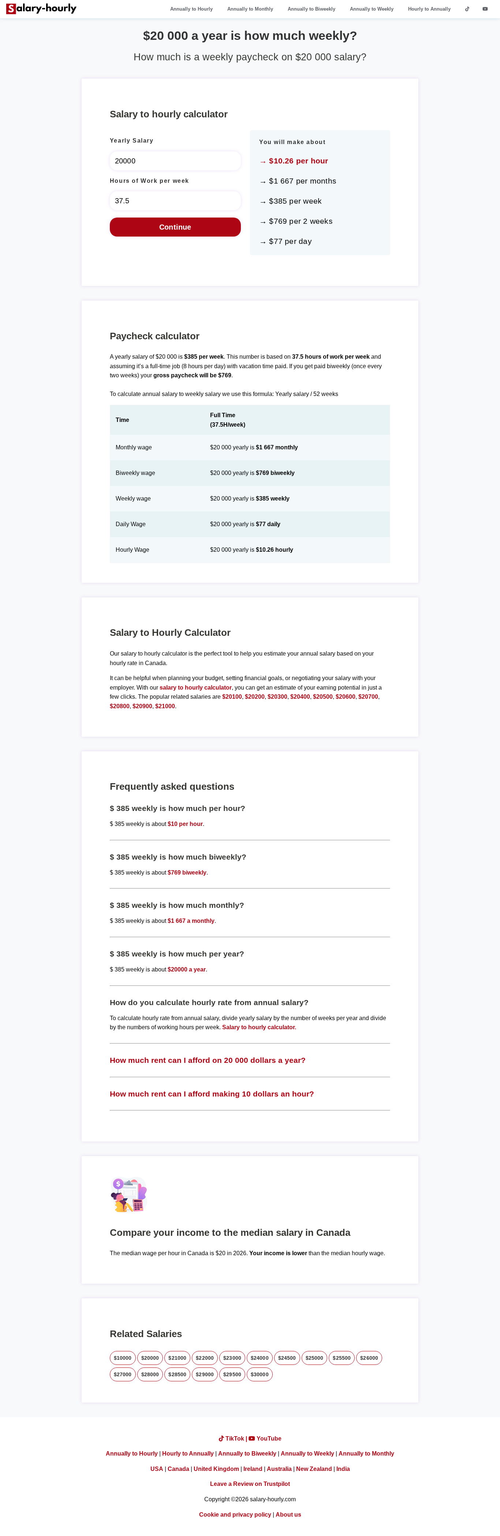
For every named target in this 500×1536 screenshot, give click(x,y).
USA (156, 1469)
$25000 (315, 1358)
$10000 (123, 1358)
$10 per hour (185, 824)
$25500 (342, 1358)
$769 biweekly (187, 872)
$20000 (150, 1358)
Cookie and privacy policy (235, 1515)
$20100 (232, 697)
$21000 (165, 706)
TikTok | (236, 1438)
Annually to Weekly (371, 9)
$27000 (123, 1374)
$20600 (345, 697)
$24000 (260, 1358)
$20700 (368, 697)
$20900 (142, 706)
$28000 (150, 1374)
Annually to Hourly (191, 9)
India (343, 1469)
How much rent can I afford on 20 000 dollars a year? (208, 1060)
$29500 (232, 1374)
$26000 (369, 1358)
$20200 (255, 697)
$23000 (232, 1358)
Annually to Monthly (250, 9)
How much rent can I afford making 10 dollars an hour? (212, 1094)
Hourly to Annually (429, 9)
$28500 (177, 1374)
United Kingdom (216, 1469)
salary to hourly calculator (196, 687)
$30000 (260, 1374)
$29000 (205, 1374)
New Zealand (314, 1469)
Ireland (252, 1469)
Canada (178, 1469)
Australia (279, 1469)
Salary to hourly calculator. (259, 1027)
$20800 (120, 706)
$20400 (300, 697)
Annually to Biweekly (311, 9)
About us (288, 1515)
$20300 (277, 697)
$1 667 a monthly (191, 921)
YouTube (268, 1438)
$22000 (205, 1358)
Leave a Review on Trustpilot (250, 1484)
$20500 (323, 697)
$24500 (287, 1358)
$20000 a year (187, 969)
